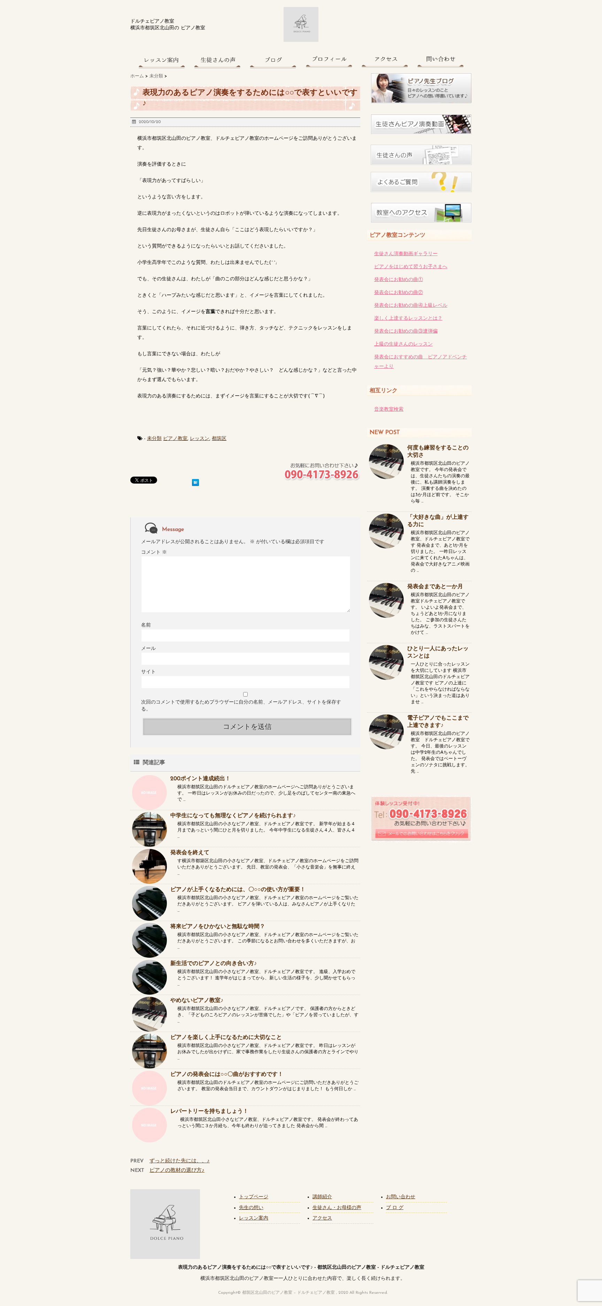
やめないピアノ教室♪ (196, 1000)
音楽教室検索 (388, 409)
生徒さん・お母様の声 (336, 1207)
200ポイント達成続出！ (200, 779)
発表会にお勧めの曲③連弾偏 (406, 331)
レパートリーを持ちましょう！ (209, 1111)
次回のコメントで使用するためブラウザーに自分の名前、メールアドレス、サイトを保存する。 (241, 706)
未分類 (154, 438)
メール (148, 648)
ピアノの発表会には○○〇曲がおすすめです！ (226, 1074)
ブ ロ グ (394, 1207)
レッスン (199, 438)
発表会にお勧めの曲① (398, 279)
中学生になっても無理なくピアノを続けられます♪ (233, 816)
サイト (148, 672)
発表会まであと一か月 (435, 587)
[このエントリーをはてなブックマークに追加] (195, 481)
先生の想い (251, 1207)
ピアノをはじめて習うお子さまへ (410, 266)
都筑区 (219, 438)
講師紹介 (322, 1197)
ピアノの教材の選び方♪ (176, 1170)
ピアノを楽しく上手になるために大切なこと (226, 1037)
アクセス (322, 1218)
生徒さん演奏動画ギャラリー (406, 254)
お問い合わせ (400, 1197)
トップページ (253, 1197)
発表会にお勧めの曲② (398, 292)
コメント (154, 552)
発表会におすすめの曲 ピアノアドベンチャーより (420, 362)
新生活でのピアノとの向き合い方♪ (213, 963)
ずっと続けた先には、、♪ (179, 1161)
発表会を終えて (189, 853)
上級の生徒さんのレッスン (403, 344)
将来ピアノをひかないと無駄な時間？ (217, 926)
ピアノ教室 (175, 438)
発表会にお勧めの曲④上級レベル (410, 305)
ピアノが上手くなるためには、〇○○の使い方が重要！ (238, 890)
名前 (146, 625)
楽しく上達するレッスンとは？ (408, 318)
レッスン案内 (253, 1218)
